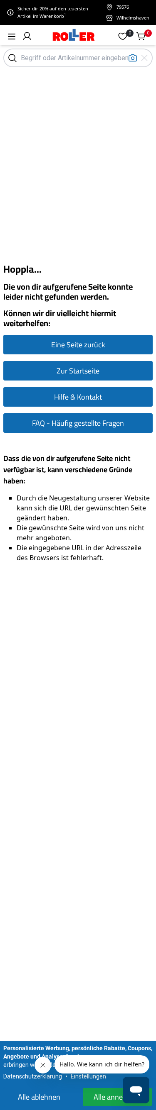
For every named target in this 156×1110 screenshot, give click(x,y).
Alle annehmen (117, 1097)
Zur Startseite (78, 371)
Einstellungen (88, 1076)
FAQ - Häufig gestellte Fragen (78, 423)
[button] (27, 36)
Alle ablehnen (39, 1097)
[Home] (74, 36)
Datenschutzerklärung (32, 1076)
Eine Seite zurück (78, 344)
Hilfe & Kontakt (78, 397)
